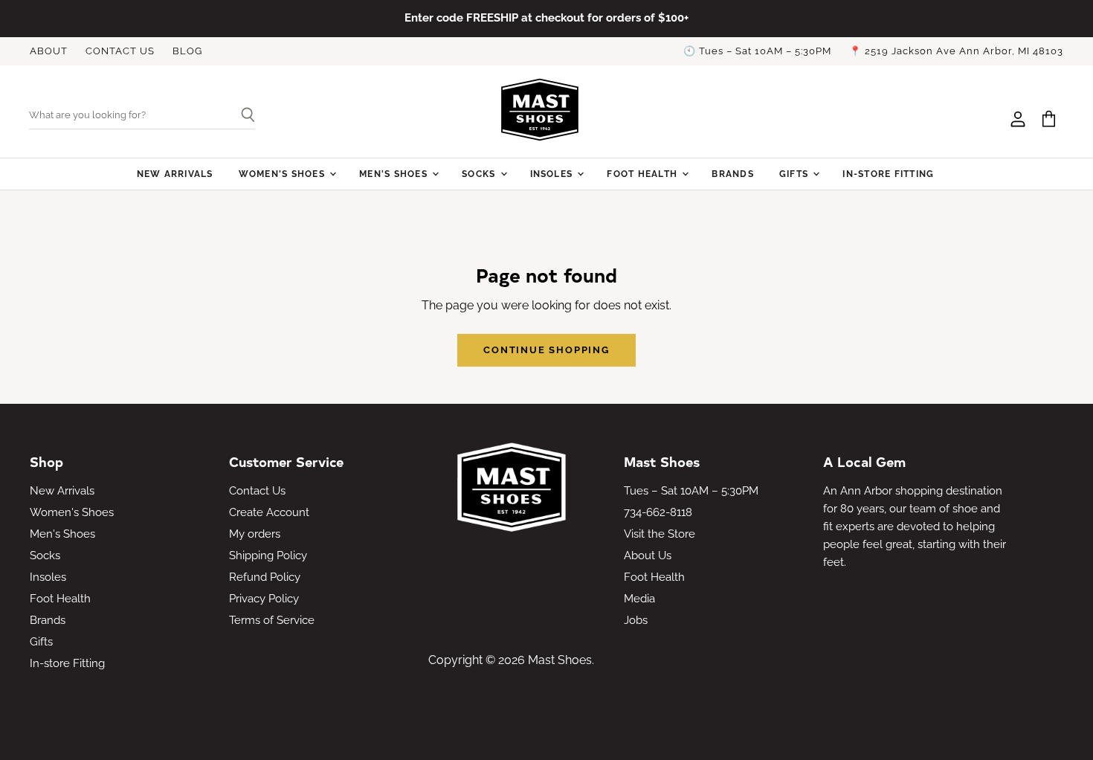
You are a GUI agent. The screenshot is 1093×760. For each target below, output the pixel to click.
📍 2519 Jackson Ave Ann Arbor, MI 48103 (956, 51)
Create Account (269, 512)
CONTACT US (120, 51)
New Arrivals (175, 173)
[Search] (242, 116)
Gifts (795, 173)
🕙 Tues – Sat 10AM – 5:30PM (757, 51)
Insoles (553, 173)
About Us (647, 555)
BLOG (187, 51)
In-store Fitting (888, 173)
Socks (480, 173)
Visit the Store (659, 534)
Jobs (636, 620)
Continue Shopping (546, 349)
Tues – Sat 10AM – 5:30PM (691, 490)
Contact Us (257, 490)
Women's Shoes (283, 173)
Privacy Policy (264, 598)
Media (639, 598)
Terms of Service (272, 620)
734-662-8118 (658, 512)
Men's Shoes (395, 173)
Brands (732, 173)
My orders (254, 534)
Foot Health (643, 173)
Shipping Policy (268, 555)
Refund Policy (264, 577)
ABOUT (49, 51)
